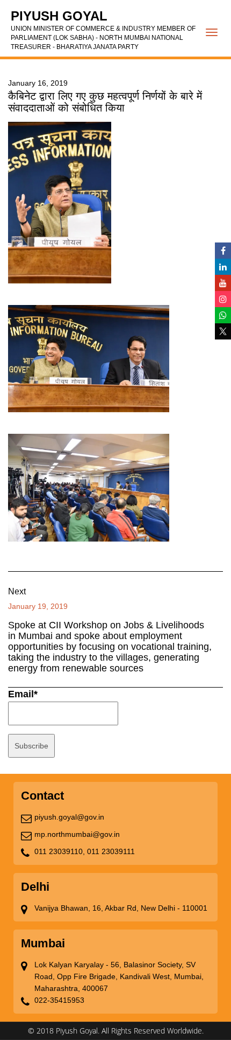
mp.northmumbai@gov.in (77, 834)
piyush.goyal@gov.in (69, 817)
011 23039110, (59, 851)
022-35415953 (59, 1000)
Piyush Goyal (103, 30)
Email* (23, 694)
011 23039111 (111, 851)
